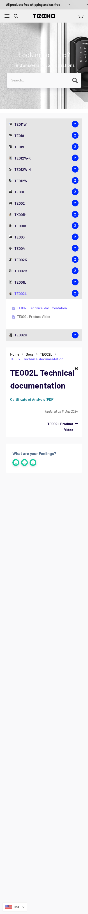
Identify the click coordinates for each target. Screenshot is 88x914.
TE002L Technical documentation (42, 308)
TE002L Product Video (33, 317)
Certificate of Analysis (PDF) (32, 399)
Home (14, 354)
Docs (30, 354)
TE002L (46, 354)
